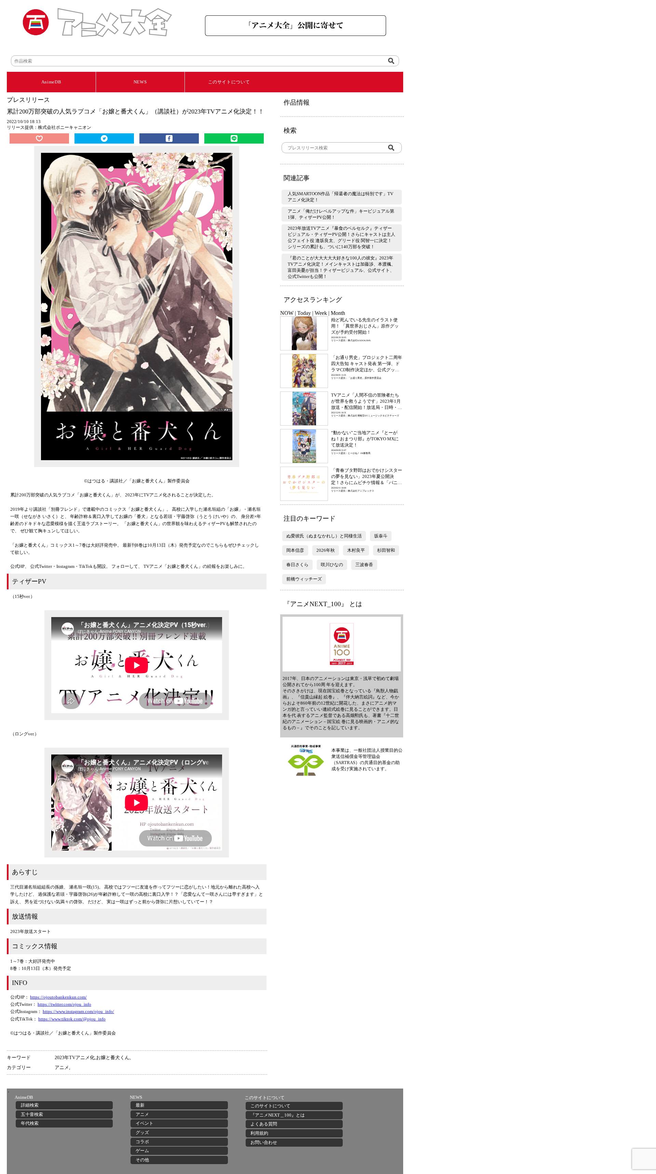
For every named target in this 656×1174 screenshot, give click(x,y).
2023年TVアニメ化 (75, 1057)
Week (321, 313)
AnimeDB (51, 81)
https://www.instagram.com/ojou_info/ (78, 1011)
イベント (144, 1123)
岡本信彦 (295, 550)
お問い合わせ (263, 1142)
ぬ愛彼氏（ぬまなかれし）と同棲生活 (324, 535)
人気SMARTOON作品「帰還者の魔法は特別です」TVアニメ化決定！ (340, 196)
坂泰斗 (380, 535)
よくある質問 (263, 1123)
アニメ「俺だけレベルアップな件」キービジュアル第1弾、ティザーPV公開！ (341, 214)
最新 (140, 1105)
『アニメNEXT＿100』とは (277, 1115)
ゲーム (142, 1150)
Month (338, 313)
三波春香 (364, 564)
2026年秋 (325, 550)
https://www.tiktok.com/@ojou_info (72, 1019)
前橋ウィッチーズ (304, 579)
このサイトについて (229, 81)
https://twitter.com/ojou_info (64, 1004)
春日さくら (297, 564)
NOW (286, 313)
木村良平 (356, 550)
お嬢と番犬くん (112, 1057)
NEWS (140, 81)
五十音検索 (32, 1114)
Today (304, 313)
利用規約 (259, 1133)
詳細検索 (30, 1105)
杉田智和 (386, 550)
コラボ (142, 1141)
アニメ (62, 1067)
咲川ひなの (332, 564)
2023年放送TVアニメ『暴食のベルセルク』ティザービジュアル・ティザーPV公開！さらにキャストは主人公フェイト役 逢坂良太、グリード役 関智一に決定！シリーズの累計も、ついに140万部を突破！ (341, 237)
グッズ (142, 1132)
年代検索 (30, 1123)
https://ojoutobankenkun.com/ (58, 997)
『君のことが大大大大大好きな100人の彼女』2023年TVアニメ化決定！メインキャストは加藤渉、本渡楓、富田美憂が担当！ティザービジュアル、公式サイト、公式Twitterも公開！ (342, 267)
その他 (142, 1159)
